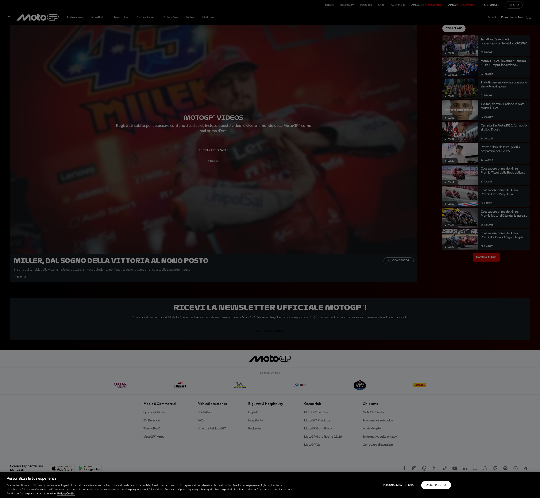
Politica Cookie (65, 493)
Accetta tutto (436, 485)
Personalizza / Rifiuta (398, 485)
